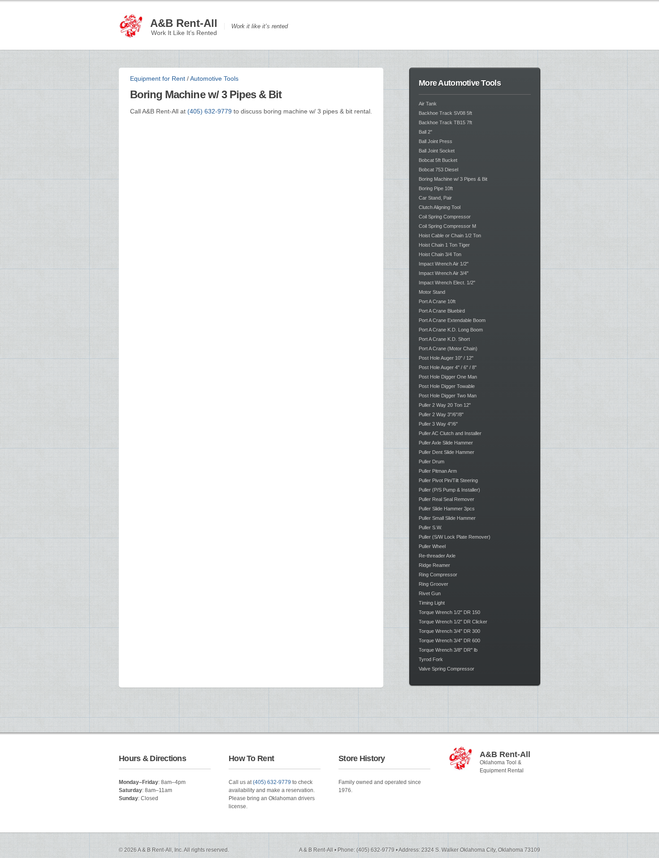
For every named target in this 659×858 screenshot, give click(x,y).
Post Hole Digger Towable (447, 386)
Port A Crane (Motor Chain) (448, 348)
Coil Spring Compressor (445, 216)
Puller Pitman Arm (438, 471)
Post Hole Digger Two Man (448, 395)
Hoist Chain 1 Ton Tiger (444, 245)
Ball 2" (425, 132)
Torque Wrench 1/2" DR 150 (449, 612)
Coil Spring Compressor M (447, 226)
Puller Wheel (432, 546)
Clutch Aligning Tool (439, 207)
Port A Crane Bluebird (442, 311)
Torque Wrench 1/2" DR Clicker (453, 621)
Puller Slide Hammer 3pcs (447, 508)
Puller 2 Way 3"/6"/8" (441, 414)
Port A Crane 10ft (437, 301)
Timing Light (432, 602)
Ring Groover (433, 584)
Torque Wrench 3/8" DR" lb (448, 650)
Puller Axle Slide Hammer (446, 442)
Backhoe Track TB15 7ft (445, 122)
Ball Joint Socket (437, 150)
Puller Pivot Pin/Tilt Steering (448, 480)
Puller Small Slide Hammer (447, 518)
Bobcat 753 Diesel (438, 169)
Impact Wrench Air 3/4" (443, 273)
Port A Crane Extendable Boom (452, 320)
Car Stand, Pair (435, 197)
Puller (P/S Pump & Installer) (449, 489)
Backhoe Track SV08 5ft (445, 113)
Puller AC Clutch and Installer (450, 433)
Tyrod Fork (431, 659)
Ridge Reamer (434, 565)
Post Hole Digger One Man (448, 376)
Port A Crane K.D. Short (444, 339)
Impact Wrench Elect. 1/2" (447, 282)
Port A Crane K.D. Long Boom (451, 329)
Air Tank (428, 103)
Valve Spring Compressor (446, 668)
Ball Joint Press (435, 141)
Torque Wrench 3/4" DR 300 (449, 631)
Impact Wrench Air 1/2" (443, 263)
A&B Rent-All (183, 23)
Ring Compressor (438, 574)
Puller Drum (431, 461)
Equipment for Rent (157, 78)
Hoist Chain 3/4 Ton (440, 254)
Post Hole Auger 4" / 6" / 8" (448, 367)
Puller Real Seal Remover (446, 499)
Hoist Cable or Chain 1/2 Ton (450, 235)
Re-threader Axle (437, 555)
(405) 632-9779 (209, 111)
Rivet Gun (430, 593)
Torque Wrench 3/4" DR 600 (449, 640)
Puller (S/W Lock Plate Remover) (454, 537)
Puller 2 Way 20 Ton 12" (445, 405)
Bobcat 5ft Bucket (438, 160)
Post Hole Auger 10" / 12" (446, 358)
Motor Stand (432, 292)
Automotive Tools (214, 78)
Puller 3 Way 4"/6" (438, 424)
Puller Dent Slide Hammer (446, 452)
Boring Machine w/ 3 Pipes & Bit (453, 179)
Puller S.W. (430, 527)
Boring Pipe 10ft (436, 188)
